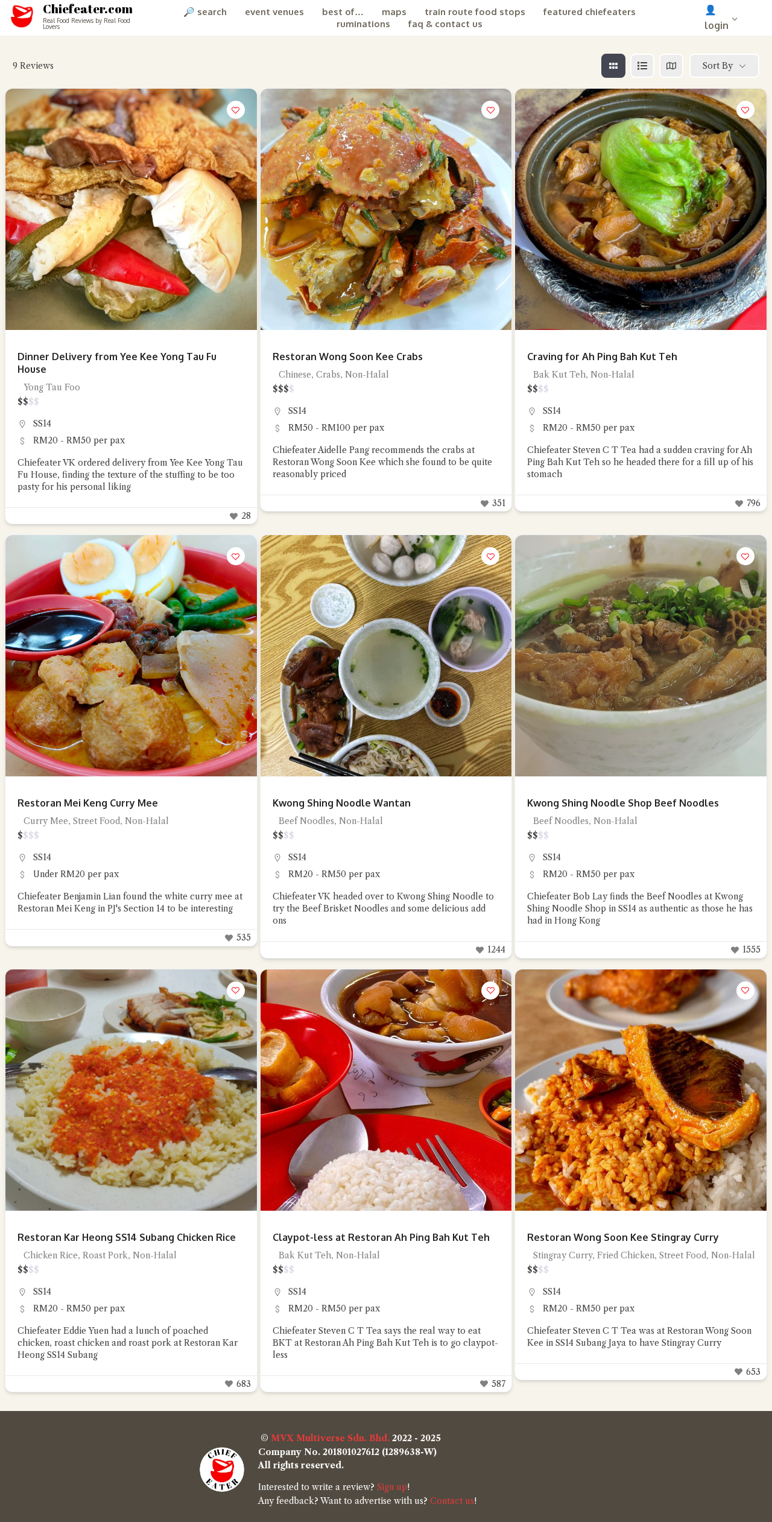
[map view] (671, 66)
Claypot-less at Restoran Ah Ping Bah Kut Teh (381, 1237)
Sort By (718, 65)
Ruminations (363, 24)
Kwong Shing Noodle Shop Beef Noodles (623, 803)
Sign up (392, 1487)
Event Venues (274, 11)
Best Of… (343, 11)
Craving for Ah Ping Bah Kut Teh (602, 356)
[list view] (642, 66)
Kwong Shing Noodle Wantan (342, 803)
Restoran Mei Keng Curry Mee (87, 803)
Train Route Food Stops (475, 11)
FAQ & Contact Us (445, 24)
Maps (394, 11)
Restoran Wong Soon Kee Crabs (348, 356)
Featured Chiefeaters (589, 11)
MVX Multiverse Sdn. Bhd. (330, 1438)
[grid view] (613, 66)
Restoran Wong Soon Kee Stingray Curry (623, 1237)
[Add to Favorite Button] (236, 110)
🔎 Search (205, 11)
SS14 (42, 423)
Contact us (452, 1500)
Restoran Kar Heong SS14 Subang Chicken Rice (126, 1237)
